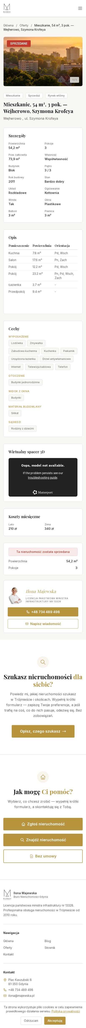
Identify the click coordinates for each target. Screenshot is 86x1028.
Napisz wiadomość (45, 624)
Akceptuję (55, 1020)
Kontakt (8, 954)
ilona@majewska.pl (21, 995)
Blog (48, 941)
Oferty (24, 25)
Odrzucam (31, 1020)
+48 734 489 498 (45, 612)
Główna (8, 25)
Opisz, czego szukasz (40, 731)
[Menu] (80, 8)
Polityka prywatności (66, 1011)
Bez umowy (46, 856)
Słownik (50, 947)
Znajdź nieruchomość (46, 840)
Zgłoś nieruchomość (46, 824)
